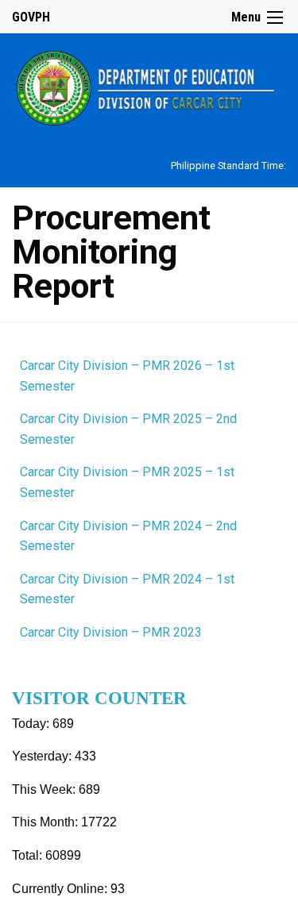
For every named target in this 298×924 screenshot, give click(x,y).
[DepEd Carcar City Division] (149, 86)
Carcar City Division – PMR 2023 (111, 632)
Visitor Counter (99, 697)
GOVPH (31, 17)
